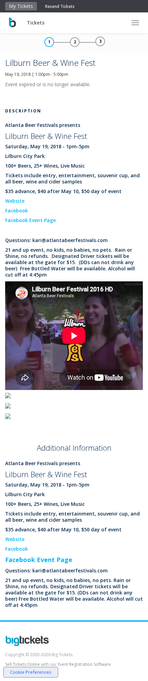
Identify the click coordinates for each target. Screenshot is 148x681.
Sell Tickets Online (22, 664)
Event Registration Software (84, 664)
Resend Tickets (60, 6)
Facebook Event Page (30, 220)
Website (14, 201)
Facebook (16, 210)
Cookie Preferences (31, 672)
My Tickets (21, 6)
